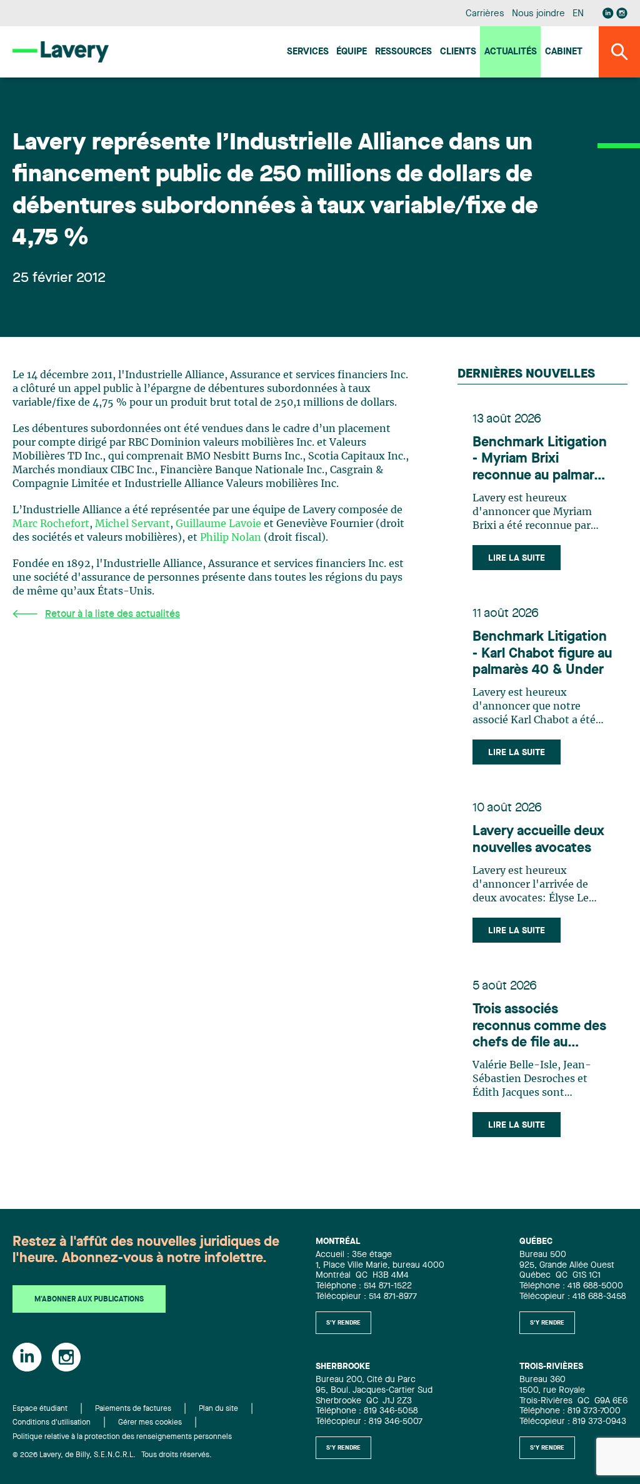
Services (308, 52)
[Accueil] (60, 51)
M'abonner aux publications (89, 1299)
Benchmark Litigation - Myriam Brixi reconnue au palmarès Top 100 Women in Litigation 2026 (540, 460)
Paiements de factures (133, 1409)
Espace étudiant (40, 1409)
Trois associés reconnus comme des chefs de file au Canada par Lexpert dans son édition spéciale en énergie (539, 1027)
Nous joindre (538, 14)
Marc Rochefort (50, 524)
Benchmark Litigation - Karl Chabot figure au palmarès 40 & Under (542, 653)
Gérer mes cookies (150, 1422)
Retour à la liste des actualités (112, 614)
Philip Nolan (230, 538)
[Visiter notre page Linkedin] (608, 13)
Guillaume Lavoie (218, 524)
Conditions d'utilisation (51, 1422)
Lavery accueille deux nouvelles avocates (538, 840)
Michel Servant (132, 524)
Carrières (485, 14)
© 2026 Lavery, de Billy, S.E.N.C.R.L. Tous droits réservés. (112, 1455)
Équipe (351, 52)
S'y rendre (343, 1323)
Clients (458, 52)
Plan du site (218, 1409)
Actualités (510, 52)
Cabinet (563, 52)
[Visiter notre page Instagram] (622, 13)
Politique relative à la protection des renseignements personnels (122, 1437)
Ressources (403, 52)
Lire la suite (516, 558)
